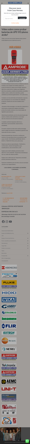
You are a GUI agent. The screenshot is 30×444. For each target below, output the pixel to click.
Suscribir (22, 18)
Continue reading (15, 23)
